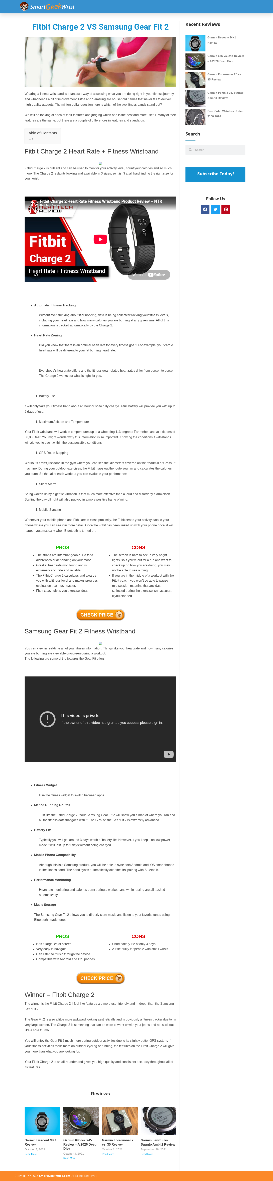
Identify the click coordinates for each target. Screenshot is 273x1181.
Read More (31, 1154)
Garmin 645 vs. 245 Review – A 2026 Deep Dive (80, 1144)
